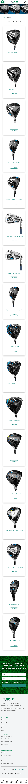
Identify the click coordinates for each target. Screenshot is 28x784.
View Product (14, 57)
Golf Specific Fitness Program (7, 763)
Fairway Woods (4, 722)
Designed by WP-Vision (20, 769)
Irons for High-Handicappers (6, 736)
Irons (16, 782)
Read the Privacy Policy (17, 682)
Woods (7, 782)
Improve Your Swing (5, 760)
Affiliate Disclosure (18, 773)
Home (4, 17)
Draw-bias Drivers (4, 747)
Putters (26, 782)
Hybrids (11, 782)
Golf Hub (3, 752)
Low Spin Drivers (4, 744)
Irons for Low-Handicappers (6, 741)
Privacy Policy (10, 773)
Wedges (21, 782)
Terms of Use (3, 773)
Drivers (2, 782)
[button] (2, 1)
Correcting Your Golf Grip (6, 755)
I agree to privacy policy (12, 682)
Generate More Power (5, 758)
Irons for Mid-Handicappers (6, 738)
